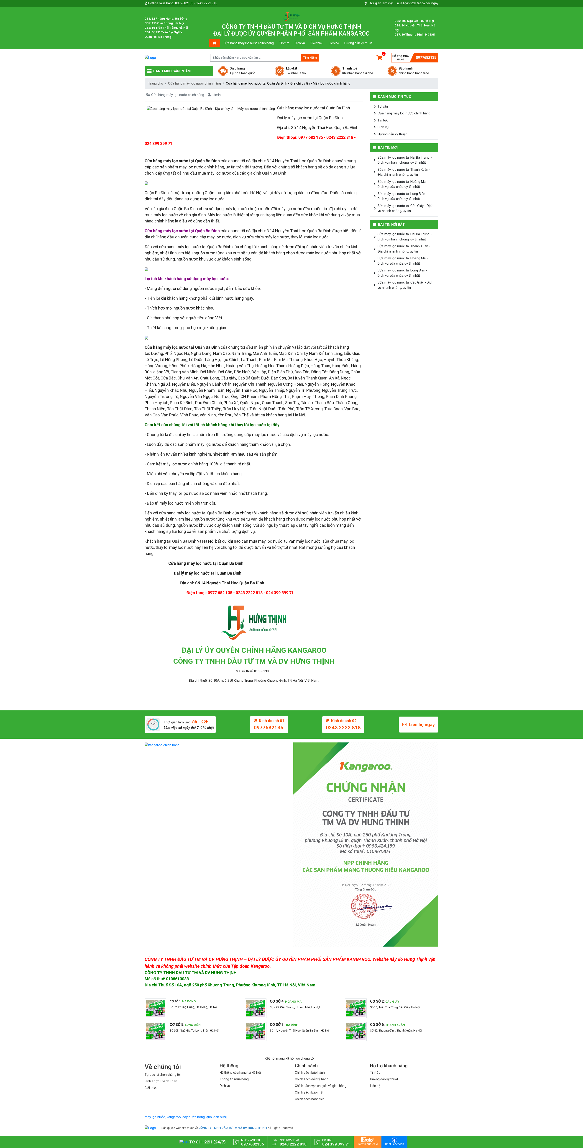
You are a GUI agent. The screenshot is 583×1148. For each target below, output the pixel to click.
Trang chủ (155, 83)
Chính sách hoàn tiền (310, 1099)
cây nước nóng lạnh (197, 1117)
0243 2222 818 (343, 727)
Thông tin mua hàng (234, 1079)
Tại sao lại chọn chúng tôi (163, 1074)
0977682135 (426, 57)
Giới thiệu (316, 43)
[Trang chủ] (150, 1127)
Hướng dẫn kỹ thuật (358, 43)
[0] (379, 57)
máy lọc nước (155, 1117)
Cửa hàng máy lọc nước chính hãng (249, 43)
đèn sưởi (220, 1117)
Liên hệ (334, 43)
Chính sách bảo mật (309, 1092)
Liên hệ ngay (422, 724)
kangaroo (174, 1117)
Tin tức (284, 43)
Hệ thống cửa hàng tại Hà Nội (240, 1072)
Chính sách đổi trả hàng (311, 1079)
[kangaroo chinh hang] (217, 745)
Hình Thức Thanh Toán (161, 1081)
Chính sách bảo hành (310, 1072)
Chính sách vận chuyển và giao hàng (320, 1086)
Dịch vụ (300, 43)
